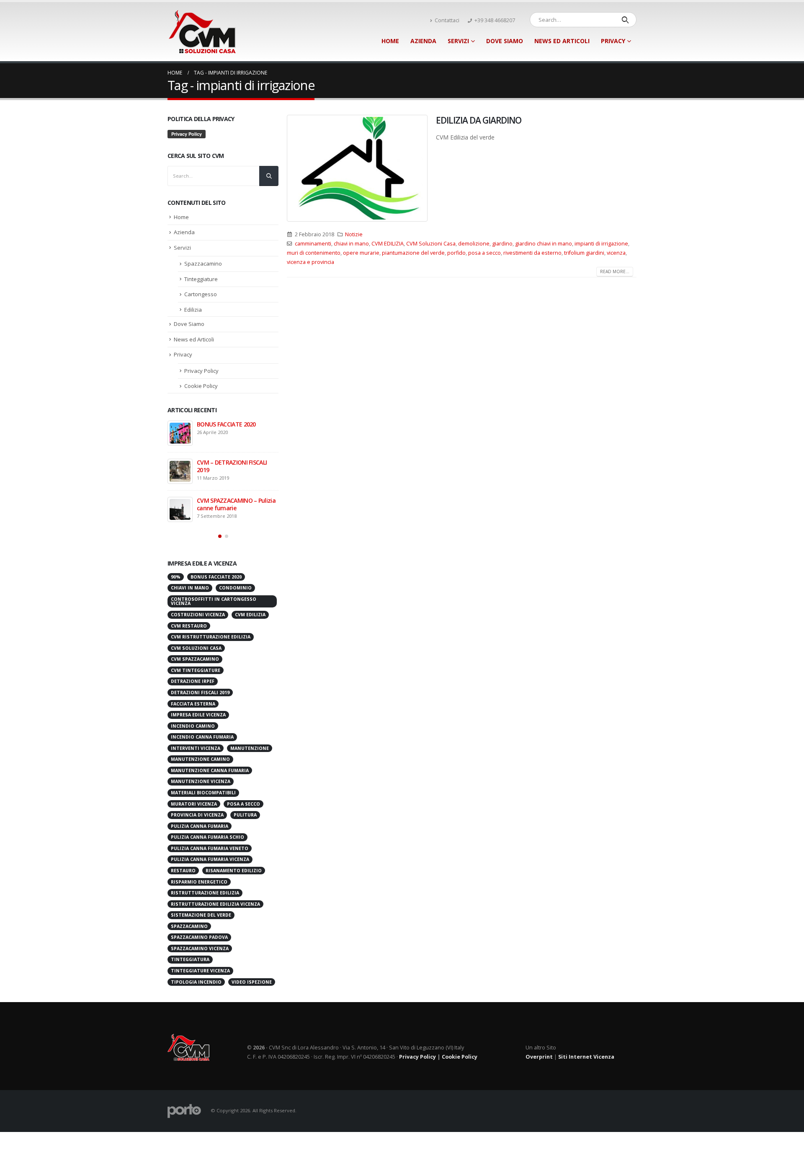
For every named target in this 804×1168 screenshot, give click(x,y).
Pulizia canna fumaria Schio (207, 837)
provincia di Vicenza (197, 815)
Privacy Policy (201, 371)
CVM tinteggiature (195, 670)
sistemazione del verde (201, 915)
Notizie (354, 234)
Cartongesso (200, 294)
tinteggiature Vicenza (200, 971)
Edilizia (193, 309)
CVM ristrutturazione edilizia (210, 637)
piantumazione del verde (413, 252)
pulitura (245, 815)
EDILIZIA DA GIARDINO (478, 120)
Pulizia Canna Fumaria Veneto (209, 848)
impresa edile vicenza (198, 715)
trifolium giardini (584, 252)
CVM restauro (189, 626)
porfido (456, 252)
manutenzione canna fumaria (210, 770)
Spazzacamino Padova (199, 937)
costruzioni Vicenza (198, 615)
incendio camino (193, 726)
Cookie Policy (201, 386)
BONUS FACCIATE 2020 (226, 424)
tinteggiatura (190, 959)
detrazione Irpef (192, 681)
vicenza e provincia (310, 262)
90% (175, 577)
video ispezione (252, 982)
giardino (502, 243)
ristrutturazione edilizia (205, 893)
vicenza (616, 252)
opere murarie (361, 252)
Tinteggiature (201, 279)
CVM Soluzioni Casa (431, 243)
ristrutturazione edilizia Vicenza (215, 904)
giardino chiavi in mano (543, 243)
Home (390, 41)
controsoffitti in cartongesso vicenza (213, 601)
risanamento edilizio (234, 870)
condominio (235, 588)
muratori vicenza (194, 804)
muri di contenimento (313, 252)
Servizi (458, 41)
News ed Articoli (562, 41)
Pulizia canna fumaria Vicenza (210, 859)
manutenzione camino (200, 759)
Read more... (614, 271)
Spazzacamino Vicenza (200, 948)
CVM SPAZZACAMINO (195, 659)
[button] (219, 536)
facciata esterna (193, 704)
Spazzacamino (203, 263)
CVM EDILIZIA (387, 243)
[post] (180, 433)
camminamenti (313, 243)
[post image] (357, 168)
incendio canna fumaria (202, 737)
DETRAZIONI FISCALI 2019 (200, 692)
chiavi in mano (351, 243)
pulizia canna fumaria (199, 826)
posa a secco (484, 252)
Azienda (423, 41)
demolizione (474, 243)
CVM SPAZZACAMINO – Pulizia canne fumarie (236, 504)
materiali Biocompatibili (203, 793)
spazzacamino (189, 926)
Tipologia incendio (196, 982)
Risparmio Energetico (199, 882)
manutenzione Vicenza (200, 781)
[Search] (625, 20)
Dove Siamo (504, 41)
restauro (183, 870)
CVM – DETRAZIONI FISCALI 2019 (232, 466)
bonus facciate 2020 (216, 577)
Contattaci (447, 20)
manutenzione (249, 748)
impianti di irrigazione (601, 243)
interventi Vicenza (195, 748)
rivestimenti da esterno (532, 252)
